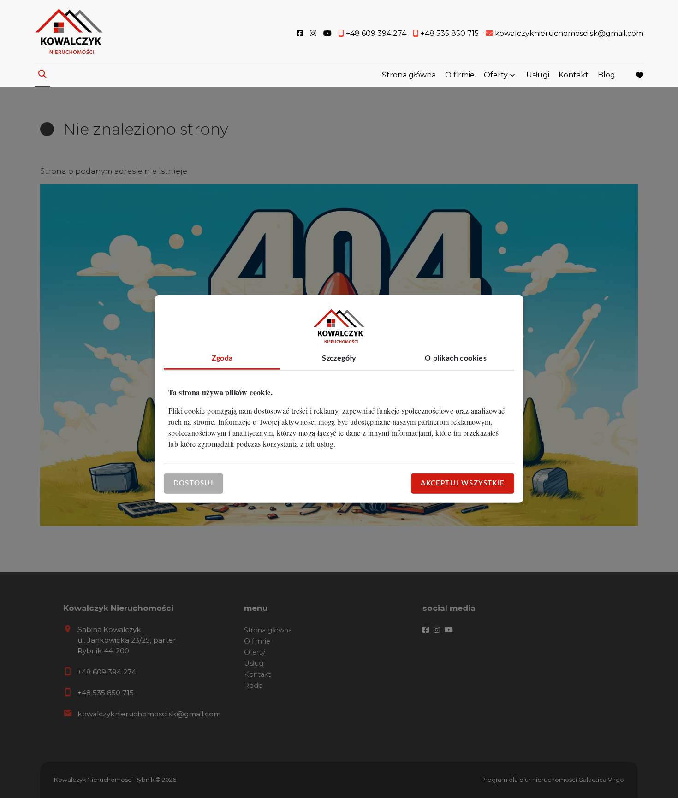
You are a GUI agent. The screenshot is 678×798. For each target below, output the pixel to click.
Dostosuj (193, 483)
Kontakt (574, 75)
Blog (606, 75)
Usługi (537, 75)
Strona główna (409, 75)
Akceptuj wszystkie (463, 483)
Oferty (496, 75)
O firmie (460, 75)
